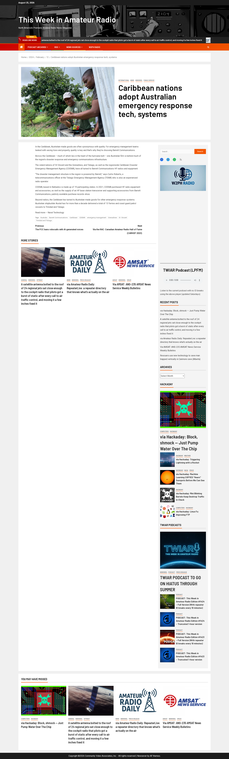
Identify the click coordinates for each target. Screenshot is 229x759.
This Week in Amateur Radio (67, 19)
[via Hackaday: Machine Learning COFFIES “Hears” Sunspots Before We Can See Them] (167, 477)
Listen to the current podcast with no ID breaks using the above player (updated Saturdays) (181, 292)
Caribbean (73, 218)
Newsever (142, 756)
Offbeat (40, 280)
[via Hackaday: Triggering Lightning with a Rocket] (167, 459)
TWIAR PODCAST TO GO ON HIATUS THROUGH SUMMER (180, 583)
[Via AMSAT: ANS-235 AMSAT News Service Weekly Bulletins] (134, 262)
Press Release (85, 280)
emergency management (96, 218)
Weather (187, 455)
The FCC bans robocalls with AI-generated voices (59, 228)
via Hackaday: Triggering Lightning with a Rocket (188, 461)
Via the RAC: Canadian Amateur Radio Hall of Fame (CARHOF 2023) (117, 229)
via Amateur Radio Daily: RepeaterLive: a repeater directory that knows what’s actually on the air (88, 288)
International (123, 80)
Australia (43, 218)
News (132, 80)
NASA (186, 470)
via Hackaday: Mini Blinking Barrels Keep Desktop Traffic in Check (190, 496)
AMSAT (115, 280)
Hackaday (173, 431)
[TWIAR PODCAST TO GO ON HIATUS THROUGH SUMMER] (183, 550)
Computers (164, 431)
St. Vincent (123, 218)
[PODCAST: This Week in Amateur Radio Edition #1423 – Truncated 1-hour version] (167, 655)
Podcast (171, 572)
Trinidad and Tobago (44, 220)
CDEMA (82, 218)
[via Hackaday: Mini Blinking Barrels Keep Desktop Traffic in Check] (167, 495)
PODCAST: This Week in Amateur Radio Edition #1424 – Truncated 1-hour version (190, 620)
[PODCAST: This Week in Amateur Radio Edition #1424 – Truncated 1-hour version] (167, 619)
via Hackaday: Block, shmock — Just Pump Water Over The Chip (179, 442)
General (24, 280)
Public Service (149, 80)
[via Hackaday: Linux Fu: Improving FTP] (167, 511)
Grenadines (112, 218)
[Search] (208, 47)
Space (129, 280)
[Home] (21, 47)
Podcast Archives (37, 47)
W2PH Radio (94, 47)
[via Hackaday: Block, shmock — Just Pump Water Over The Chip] (183, 409)
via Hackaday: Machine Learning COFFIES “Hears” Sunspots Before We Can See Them (190, 479)
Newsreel (138, 80)
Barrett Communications (58, 218)
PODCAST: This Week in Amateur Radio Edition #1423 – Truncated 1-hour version (190, 656)
